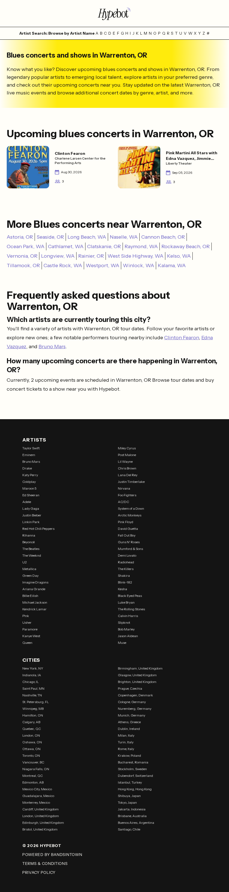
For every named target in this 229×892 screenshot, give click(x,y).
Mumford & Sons (130, 549)
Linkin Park (31, 522)
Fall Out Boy (126, 535)
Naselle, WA (124, 237)
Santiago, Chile (129, 829)
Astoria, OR (20, 237)
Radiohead (126, 562)
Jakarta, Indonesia (131, 809)
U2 (24, 562)
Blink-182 (125, 582)
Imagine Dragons (35, 582)
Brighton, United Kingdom (137, 682)
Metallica (29, 569)
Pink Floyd (125, 522)
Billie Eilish (30, 596)
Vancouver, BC (33, 762)
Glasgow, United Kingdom (137, 675)
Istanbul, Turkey (130, 782)
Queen (27, 642)
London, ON (31, 735)
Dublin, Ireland (129, 729)
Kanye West (31, 636)
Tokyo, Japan (127, 802)
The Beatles (30, 549)
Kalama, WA (172, 265)
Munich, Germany (131, 715)
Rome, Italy (126, 749)
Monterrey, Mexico (36, 802)
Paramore (29, 629)
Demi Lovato (127, 555)
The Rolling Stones (131, 609)
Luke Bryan (126, 602)
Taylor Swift (31, 448)
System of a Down (131, 508)
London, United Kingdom (40, 816)
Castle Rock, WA (63, 265)
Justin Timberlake (131, 482)
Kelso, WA (179, 256)
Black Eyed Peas (130, 596)
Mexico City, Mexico (37, 789)
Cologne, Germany (132, 702)
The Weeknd (31, 555)
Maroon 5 (29, 488)
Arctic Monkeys (129, 515)
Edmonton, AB (33, 782)
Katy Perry (30, 475)
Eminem (28, 455)
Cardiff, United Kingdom (40, 809)
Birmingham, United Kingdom (140, 668)
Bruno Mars (52, 346)
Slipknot (124, 622)
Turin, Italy (125, 742)
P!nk (25, 616)
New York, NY (32, 668)
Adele (26, 502)
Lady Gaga (30, 508)
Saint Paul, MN (33, 688)
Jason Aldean (128, 636)
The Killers (125, 569)
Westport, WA (102, 265)
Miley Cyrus (127, 448)
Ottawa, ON (31, 749)
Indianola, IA (31, 675)
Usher (27, 622)
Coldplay (29, 482)
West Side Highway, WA (135, 256)
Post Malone (127, 455)
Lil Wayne (125, 461)
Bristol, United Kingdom (40, 829)
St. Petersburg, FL (35, 702)
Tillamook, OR (23, 265)
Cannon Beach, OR (163, 237)
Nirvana (124, 488)
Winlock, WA (138, 265)
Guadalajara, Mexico (38, 796)
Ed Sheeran (30, 495)
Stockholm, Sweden (132, 769)
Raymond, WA (141, 246)
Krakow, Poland (129, 755)
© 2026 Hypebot (41, 845)
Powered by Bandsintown (52, 854)
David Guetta (128, 528)
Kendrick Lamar (34, 609)
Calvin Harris (128, 616)
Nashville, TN (32, 695)
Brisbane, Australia (132, 816)
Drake (27, 468)
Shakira (124, 575)
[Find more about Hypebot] (114, 13)
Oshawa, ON (32, 742)
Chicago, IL (30, 682)
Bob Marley (126, 629)
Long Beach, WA (87, 237)
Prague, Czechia (130, 688)
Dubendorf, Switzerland (135, 776)
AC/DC (123, 502)
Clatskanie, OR (104, 246)
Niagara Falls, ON (35, 769)
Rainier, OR (91, 256)
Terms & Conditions (45, 863)
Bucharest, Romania (133, 762)
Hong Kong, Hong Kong (135, 789)
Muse (122, 642)
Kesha (122, 589)
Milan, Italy (126, 735)
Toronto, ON (31, 755)
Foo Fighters (127, 495)
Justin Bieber (31, 515)
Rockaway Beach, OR (185, 246)
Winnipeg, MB (33, 708)
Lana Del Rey (127, 475)
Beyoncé (28, 542)
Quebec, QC (31, 729)
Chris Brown (127, 468)
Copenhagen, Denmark (135, 695)
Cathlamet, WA (66, 246)
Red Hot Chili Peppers (38, 528)
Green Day (30, 575)
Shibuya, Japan (129, 796)
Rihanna (28, 535)
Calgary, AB (31, 722)
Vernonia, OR (22, 256)
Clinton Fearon (181, 337)
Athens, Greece (129, 722)
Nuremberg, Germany (134, 708)
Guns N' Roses (129, 542)
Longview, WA (58, 256)
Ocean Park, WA (25, 246)
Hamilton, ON (32, 715)
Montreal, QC (32, 776)
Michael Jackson (34, 602)
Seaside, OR (50, 237)
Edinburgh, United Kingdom (43, 822)
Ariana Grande (33, 589)
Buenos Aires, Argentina (136, 822)
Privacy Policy (39, 872)
